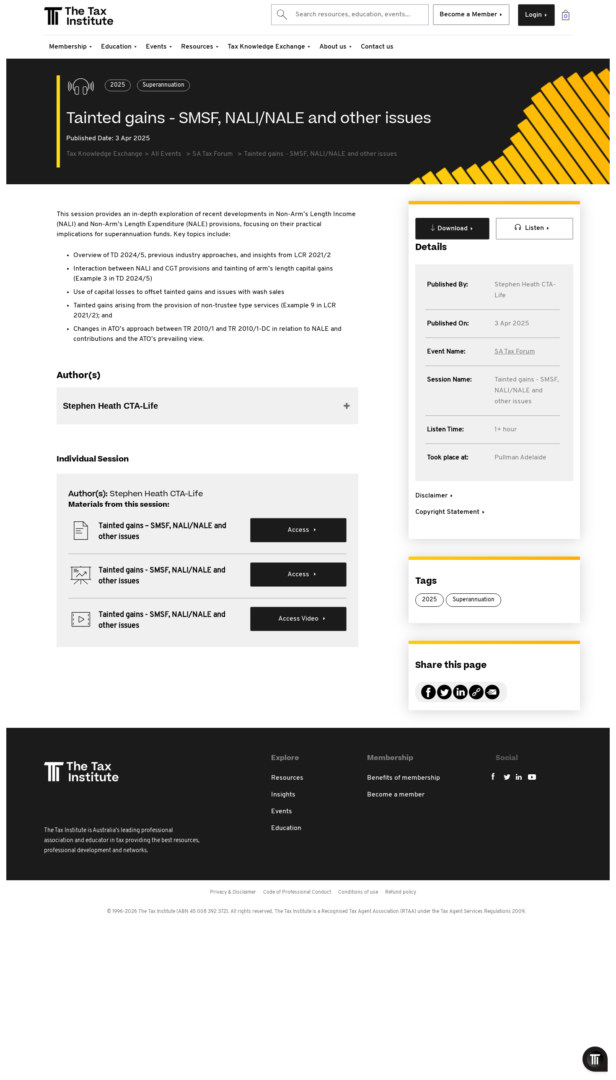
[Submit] (281, 14)
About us (333, 47)
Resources (197, 47)
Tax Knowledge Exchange (266, 47)
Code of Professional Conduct (297, 892)
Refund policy (400, 892)
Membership (68, 47)
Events (156, 47)
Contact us (377, 47)
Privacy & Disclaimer (233, 892)
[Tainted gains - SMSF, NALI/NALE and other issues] (476, 697)
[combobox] (350, 14)
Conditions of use (358, 892)
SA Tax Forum (514, 351)
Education (116, 47)
